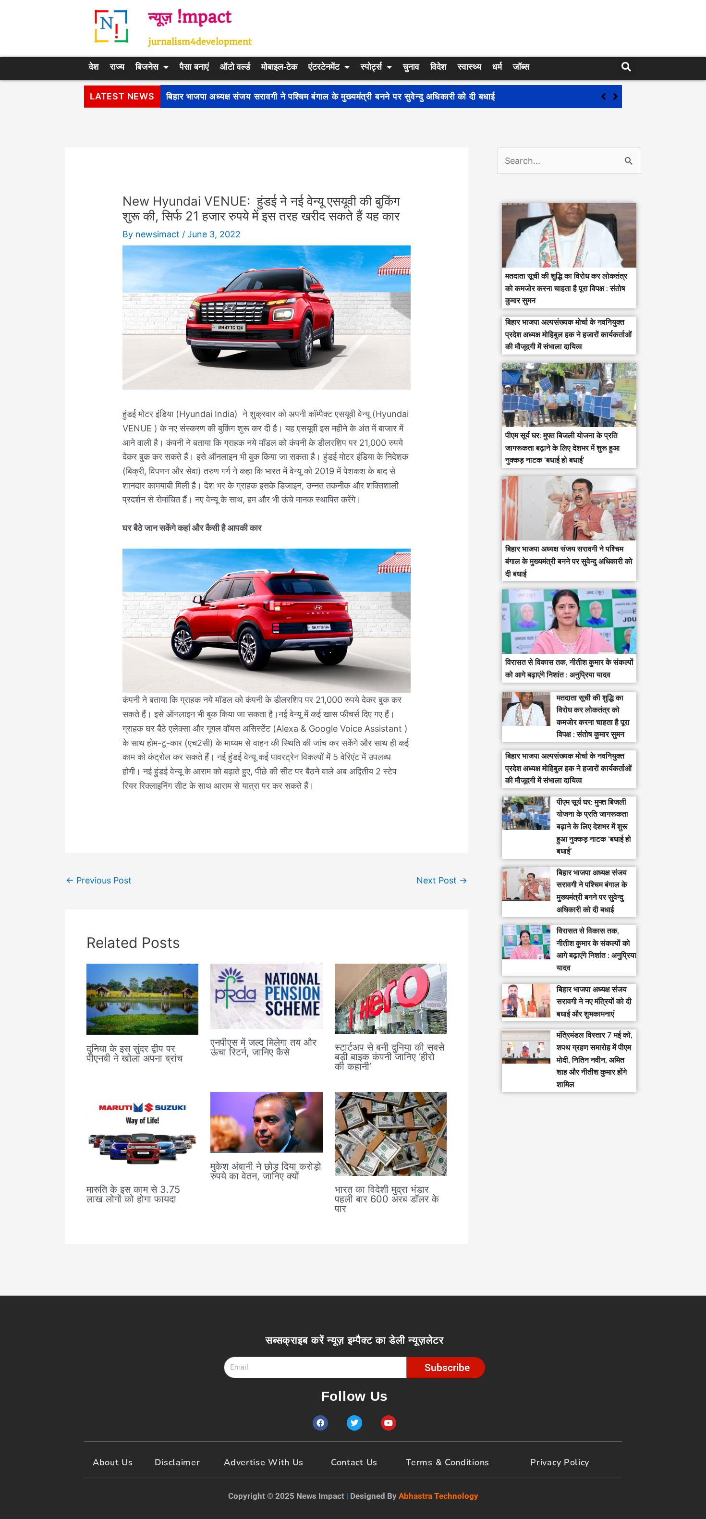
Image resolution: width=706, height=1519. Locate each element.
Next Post (441, 880)
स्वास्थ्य (469, 67)
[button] (615, 96)
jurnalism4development (200, 42)
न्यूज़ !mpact (189, 17)
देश (94, 67)
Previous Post (99, 880)
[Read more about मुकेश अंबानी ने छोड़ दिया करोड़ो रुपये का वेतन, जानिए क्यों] (266, 1121)
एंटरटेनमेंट (324, 67)
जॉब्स (521, 67)
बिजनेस (146, 67)
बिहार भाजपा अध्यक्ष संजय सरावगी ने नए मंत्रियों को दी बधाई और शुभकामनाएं (594, 1001)
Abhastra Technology (438, 1496)
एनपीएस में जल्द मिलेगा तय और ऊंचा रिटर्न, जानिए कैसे (263, 1047)
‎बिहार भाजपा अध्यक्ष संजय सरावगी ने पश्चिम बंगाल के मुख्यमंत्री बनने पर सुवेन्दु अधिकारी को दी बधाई (330, 96)
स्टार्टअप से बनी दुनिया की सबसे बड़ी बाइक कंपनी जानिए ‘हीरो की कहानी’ (389, 1056)
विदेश (438, 67)
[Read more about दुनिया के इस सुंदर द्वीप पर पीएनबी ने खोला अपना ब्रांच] (142, 999)
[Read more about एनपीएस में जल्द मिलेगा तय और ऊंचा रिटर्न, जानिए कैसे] (266, 996)
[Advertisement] (461, 26)
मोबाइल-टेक (279, 67)
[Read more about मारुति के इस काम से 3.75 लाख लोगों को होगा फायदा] (142, 1133)
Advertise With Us (264, 1462)
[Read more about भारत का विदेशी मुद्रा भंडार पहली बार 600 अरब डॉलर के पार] (391, 1133)
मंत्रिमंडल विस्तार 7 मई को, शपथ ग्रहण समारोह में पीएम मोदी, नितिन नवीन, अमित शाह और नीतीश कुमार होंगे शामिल (595, 1060)
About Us (113, 1462)
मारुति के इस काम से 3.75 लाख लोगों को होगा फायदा (133, 1194)
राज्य (117, 67)
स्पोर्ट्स (371, 67)
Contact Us (354, 1462)
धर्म (497, 67)
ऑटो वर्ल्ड (235, 67)
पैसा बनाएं (194, 67)
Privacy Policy (559, 1462)
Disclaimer (177, 1462)
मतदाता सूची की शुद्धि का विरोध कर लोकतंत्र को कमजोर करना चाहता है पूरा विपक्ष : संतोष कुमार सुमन (566, 288)
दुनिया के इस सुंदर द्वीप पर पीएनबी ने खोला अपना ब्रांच (134, 1053)
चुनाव (411, 67)
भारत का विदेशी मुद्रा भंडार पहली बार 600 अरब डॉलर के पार (387, 1199)
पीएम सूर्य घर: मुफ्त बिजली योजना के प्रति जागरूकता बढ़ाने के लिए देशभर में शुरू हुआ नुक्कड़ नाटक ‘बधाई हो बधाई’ (562, 448)
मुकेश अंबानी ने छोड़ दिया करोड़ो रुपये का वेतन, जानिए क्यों (265, 1171)
